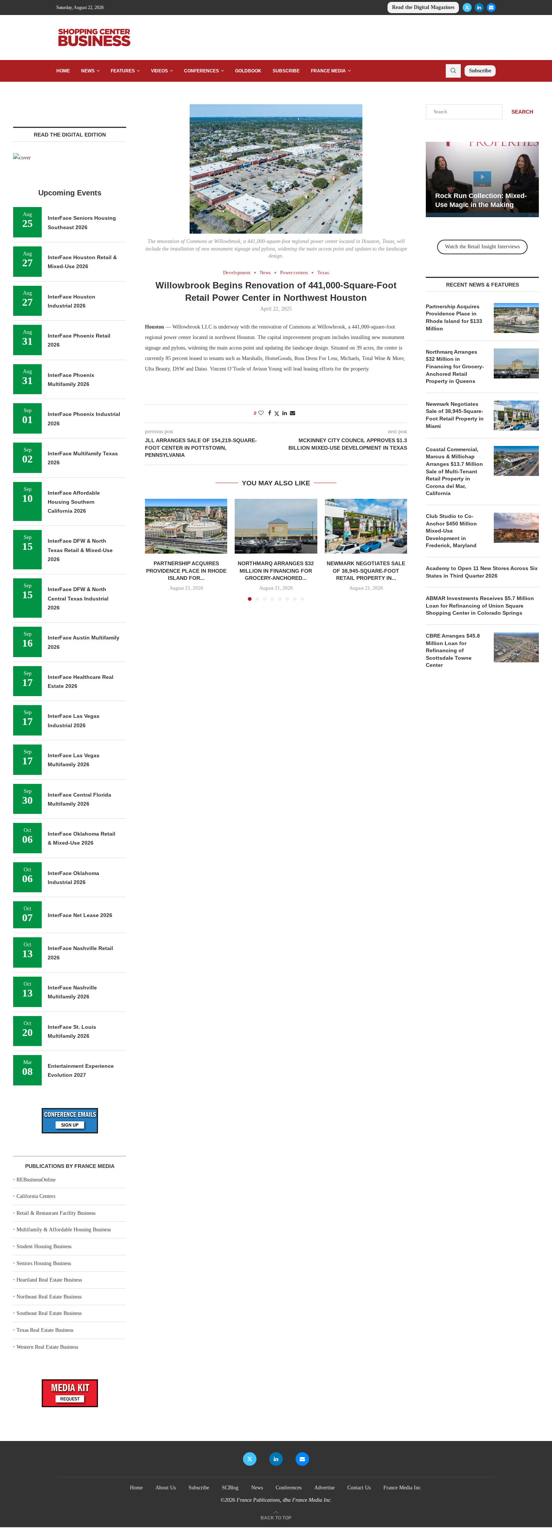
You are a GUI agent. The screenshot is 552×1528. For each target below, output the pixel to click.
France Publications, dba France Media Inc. (284, 1500)
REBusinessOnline (36, 1180)
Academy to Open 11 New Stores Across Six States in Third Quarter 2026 (482, 572)
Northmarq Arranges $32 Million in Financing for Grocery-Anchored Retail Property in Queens (455, 366)
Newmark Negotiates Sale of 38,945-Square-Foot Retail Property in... (366, 570)
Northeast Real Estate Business (49, 1297)
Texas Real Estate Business (45, 1330)
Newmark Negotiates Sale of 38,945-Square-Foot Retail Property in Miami (455, 415)
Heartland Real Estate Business (49, 1280)
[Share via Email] (292, 413)
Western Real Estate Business (47, 1347)
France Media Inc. (402, 1487)
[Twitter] (467, 7)
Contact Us (359, 1487)
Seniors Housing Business (44, 1263)
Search (522, 112)
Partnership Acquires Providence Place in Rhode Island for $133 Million (454, 317)
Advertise (324, 1487)
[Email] (491, 7)
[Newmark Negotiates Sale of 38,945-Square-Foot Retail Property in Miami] (366, 526)
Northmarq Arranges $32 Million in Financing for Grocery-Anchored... (276, 570)
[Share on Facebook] (269, 413)
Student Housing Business (44, 1246)
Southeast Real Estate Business (49, 1313)
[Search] (453, 71)
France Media (328, 71)
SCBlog (230, 1487)
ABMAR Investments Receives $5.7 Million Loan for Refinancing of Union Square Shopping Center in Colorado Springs (480, 605)
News (88, 71)
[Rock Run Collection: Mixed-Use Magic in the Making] (482, 179)
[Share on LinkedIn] (284, 413)
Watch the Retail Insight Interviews (482, 246)
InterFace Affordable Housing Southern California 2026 (74, 502)
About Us (165, 1487)
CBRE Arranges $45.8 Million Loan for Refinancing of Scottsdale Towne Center (453, 650)
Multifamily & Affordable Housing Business (64, 1229)
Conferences (201, 71)
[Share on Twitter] (276, 413)
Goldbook (248, 71)
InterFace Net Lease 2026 (80, 915)
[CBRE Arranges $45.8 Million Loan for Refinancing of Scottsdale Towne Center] (516, 647)
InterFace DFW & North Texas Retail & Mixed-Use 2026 (80, 550)
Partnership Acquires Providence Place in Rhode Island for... (186, 570)
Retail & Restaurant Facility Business (56, 1213)
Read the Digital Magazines (423, 7)
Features (123, 71)
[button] (155, 549)
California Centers (36, 1196)
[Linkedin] (479, 7)
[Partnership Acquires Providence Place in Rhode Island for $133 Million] (186, 526)
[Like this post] (261, 413)
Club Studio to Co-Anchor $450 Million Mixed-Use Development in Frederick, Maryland (451, 530)
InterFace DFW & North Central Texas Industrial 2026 (78, 598)
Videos (159, 71)
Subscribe (286, 71)
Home (63, 71)
